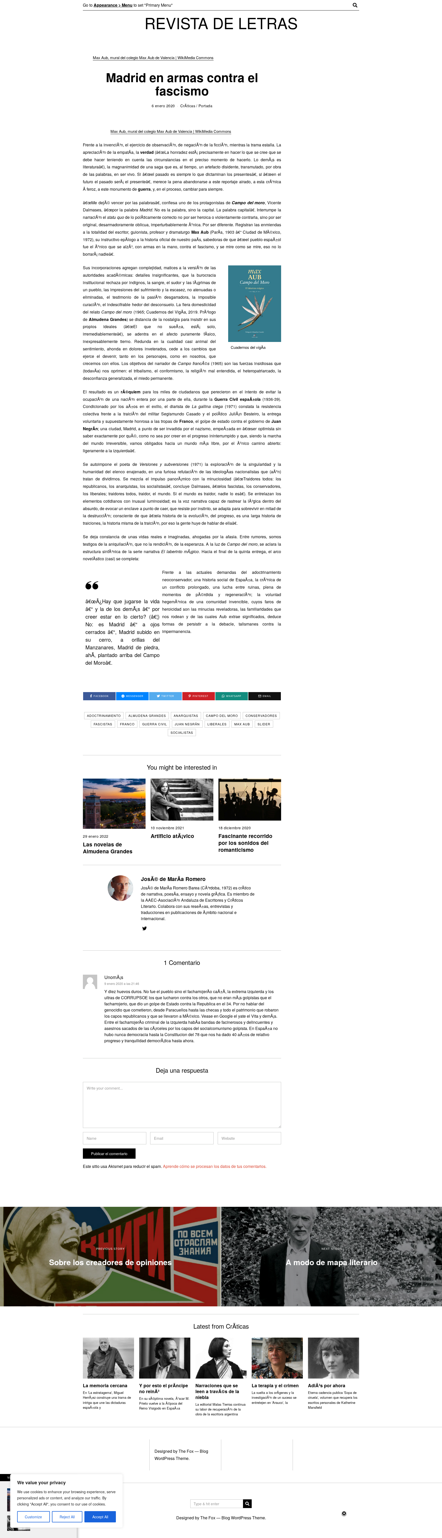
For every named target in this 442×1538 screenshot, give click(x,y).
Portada (205, 105)
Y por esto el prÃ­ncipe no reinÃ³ (163, 1388)
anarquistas (186, 715)
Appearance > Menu (113, 5)
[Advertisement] (221, 1524)
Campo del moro (222, 715)
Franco (127, 724)
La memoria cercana (105, 1385)
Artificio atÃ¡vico (172, 836)
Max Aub (242, 724)
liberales (217, 724)
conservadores (261, 715)
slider (264, 724)
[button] (247, 1503)
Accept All (100, 1516)
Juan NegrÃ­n (187, 724)
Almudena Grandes (147, 715)
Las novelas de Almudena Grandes (107, 848)
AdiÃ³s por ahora (326, 1385)
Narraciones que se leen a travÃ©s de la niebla (217, 1391)
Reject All (67, 1516)
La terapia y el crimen (275, 1385)
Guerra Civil (154, 724)
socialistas (182, 732)
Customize (33, 1516)
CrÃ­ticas (187, 105)
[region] (66, 1501)
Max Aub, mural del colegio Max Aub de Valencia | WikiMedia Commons (153, 57)
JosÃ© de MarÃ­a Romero (173, 879)
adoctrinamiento (104, 715)
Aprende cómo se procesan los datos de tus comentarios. (215, 1166)
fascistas (103, 724)
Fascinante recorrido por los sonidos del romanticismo (245, 842)
